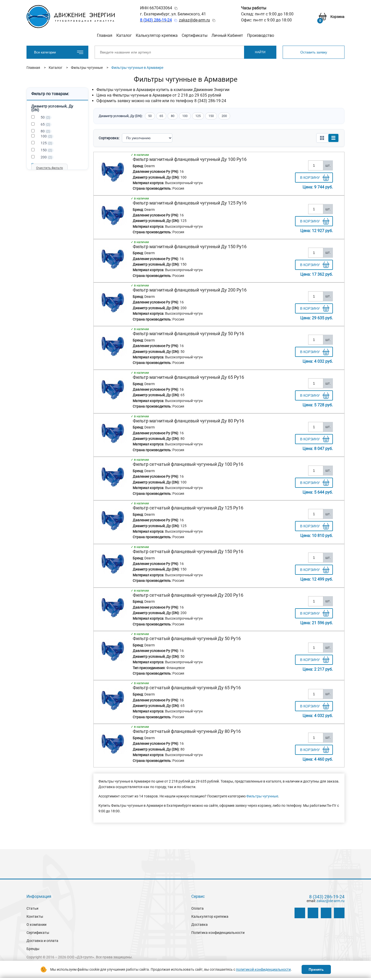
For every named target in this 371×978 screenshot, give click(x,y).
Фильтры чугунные (262, 796)
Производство (260, 35)
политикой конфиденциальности (263, 969)
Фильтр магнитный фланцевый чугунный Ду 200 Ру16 (190, 290)
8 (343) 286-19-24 (326, 897)
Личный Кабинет (227, 35)
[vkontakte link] (300, 913)
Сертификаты (194, 35)
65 (45, 124)
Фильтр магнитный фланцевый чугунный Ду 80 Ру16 (188, 420)
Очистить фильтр (49, 168)
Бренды (32, 949)
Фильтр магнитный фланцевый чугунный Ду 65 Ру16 (188, 377)
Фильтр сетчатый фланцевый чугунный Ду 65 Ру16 (187, 687)
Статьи (32, 908)
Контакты (34, 916)
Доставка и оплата (42, 941)
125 (46, 143)
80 (45, 131)
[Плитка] (322, 138)
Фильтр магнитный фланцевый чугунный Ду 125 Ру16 (190, 203)
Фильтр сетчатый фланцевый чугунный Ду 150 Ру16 (188, 551)
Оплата (197, 908)
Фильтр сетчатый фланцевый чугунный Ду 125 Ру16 (188, 507)
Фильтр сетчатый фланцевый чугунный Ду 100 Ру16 (188, 464)
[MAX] (339, 913)
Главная (104, 35)
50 (45, 117)
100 (46, 136)
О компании (36, 925)
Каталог (124, 35)
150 (46, 150)
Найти (260, 52)
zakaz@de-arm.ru (194, 20)
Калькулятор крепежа (157, 35)
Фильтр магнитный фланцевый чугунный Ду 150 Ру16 (190, 246)
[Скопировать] (176, 8)
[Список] (333, 138)
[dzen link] (313, 913)
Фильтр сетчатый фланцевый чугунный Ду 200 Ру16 (188, 595)
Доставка (199, 925)
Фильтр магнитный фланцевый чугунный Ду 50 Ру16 (188, 333)
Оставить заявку (313, 52)
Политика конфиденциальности (218, 933)
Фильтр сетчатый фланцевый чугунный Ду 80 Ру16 (187, 731)
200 (46, 157)
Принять (316, 969)
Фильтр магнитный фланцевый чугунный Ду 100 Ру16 (190, 159)
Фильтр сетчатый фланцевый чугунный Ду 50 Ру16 (187, 638)
